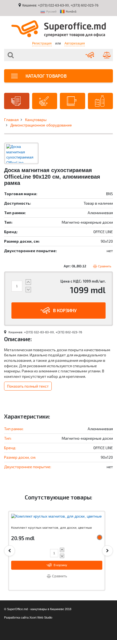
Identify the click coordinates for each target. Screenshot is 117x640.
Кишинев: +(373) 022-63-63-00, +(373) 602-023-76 (60, 5)
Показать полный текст (28, 386)
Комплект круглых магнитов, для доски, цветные (51, 527)
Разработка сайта (16, 617)
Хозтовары (44, 101)
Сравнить (104, 266)
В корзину (65, 310)
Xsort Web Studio (40, 617)
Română (71, 11)
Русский (51, 11)
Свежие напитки (100, 101)
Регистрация (42, 43)
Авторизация (74, 43)
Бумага (16, 101)
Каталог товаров (45, 75)
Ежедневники (72, 101)
